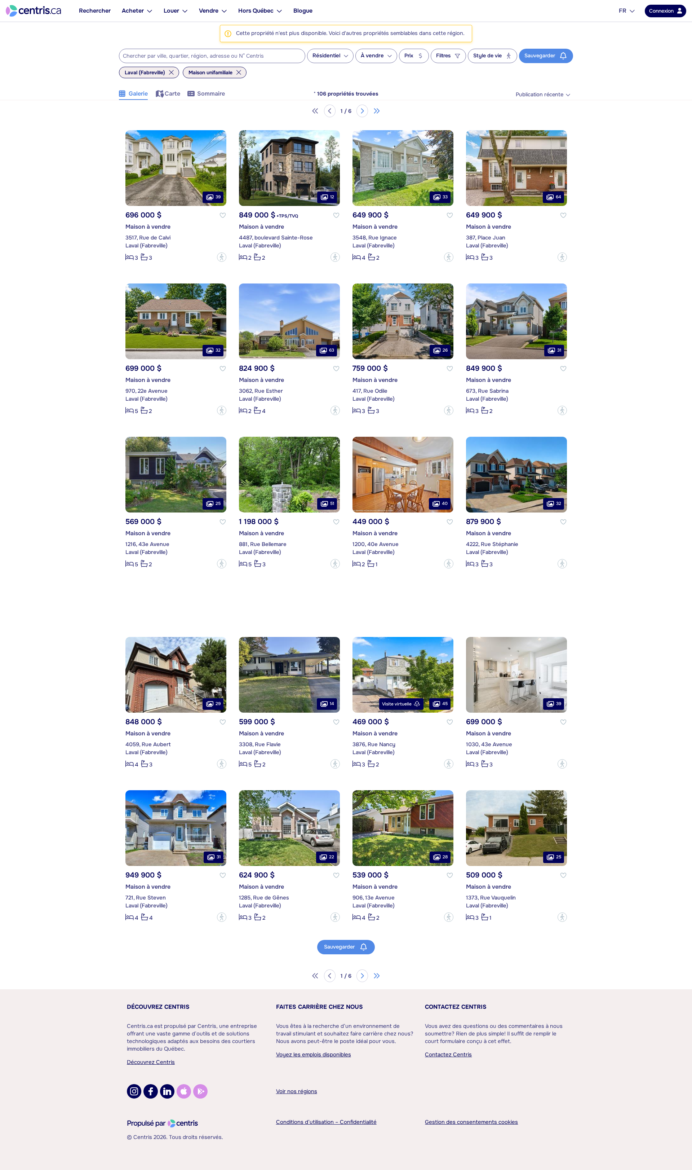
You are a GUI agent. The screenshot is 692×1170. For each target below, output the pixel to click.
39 (218, 197)
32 (218, 350)
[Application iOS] (184, 1091)
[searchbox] (207, 56)
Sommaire (211, 93)
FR (622, 10)
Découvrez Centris (158, 1007)
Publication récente (539, 94)
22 (331, 857)
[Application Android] (200, 1091)
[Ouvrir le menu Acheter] (149, 11)
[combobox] (212, 56)
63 (331, 350)
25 (218, 503)
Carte (172, 93)
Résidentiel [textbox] (326, 55)
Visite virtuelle (397, 704)
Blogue (302, 10)
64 (558, 197)
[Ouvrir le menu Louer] (185, 11)
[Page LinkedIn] (167, 1091)
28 (445, 857)
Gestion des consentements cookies (471, 1122)
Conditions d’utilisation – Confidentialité (326, 1122)
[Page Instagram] (134, 1091)
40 (445, 503)
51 (332, 503)
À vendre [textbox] (372, 55)
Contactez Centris (456, 1007)
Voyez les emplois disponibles (313, 1054)
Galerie (138, 93)
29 (218, 704)
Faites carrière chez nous (319, 1007)
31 (559, 350)
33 (445, 197)
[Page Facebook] (150, 1091)
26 (445, 350)
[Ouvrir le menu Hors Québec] (279, 11)
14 (332, 704)
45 (445, 704)
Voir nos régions (296, 1091)
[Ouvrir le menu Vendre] (224, 11)
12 (332, 197)
